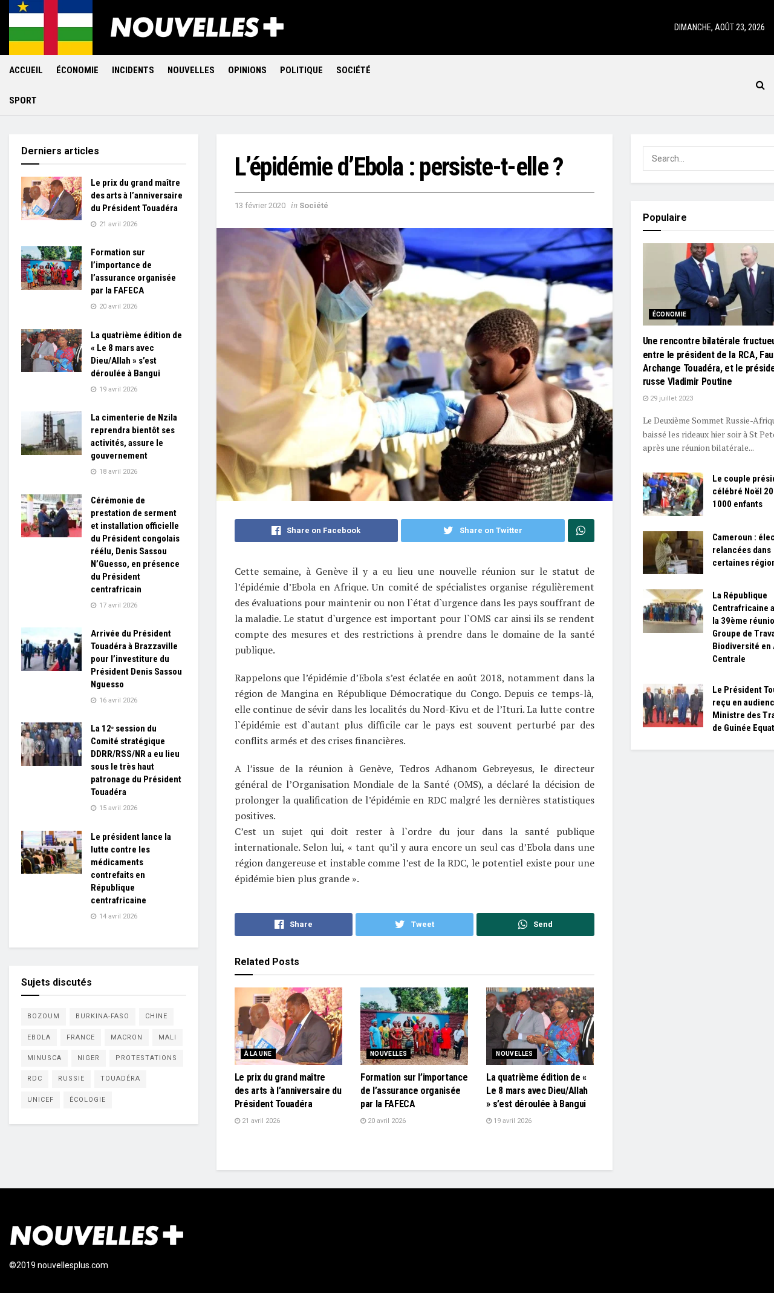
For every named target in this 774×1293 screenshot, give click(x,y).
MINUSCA (44, 1058)
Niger (88, 1058)
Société (353, 70)
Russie (71, 1078)
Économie (77, 70)
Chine (156, 1016)
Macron (127, 1037)
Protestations (146, 1058)
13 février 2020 (260, 205)
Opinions (247, 70)
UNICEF (40, 1100)
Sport (23, 100)
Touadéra (120, 1078)
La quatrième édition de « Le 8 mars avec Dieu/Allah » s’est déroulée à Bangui (537, 1091)
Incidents (133, 70)
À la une (258, 1053)
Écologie (88, 1100)
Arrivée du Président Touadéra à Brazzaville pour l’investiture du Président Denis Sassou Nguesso (136, 659)
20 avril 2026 (386, 1121)
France (81, 1037)
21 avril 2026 (260, 1121)
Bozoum (43, 1016)
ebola (39, 1037)
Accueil (26, 70)
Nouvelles (191, 70)
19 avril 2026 (512, 1121)
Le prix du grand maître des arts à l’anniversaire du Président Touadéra (288, 1091)
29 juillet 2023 (670, 398)
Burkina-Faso (102, 1016)
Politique (301, 70)
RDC (34, 1078)
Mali (167, 1037)
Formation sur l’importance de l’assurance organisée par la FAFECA (414, 1091)
